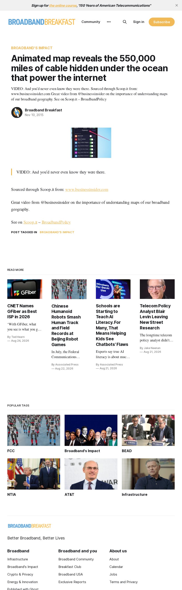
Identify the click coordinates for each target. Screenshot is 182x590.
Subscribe (161, 22)
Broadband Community (76, 559)
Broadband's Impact (32, 48)
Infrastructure (17, 559)
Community (90, 22)
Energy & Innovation (22, 582)
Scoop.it (30, 222)
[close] (176, 5)
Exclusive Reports (72, 582)
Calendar (116, 567)
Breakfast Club (69, 567)
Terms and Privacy (123, 582)
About (114, 559)
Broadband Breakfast (43, 110)
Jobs (113, 574)
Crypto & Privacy (20, 574)
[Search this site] (124, 21)
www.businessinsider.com (86, 189)
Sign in (138, 22)
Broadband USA (70, 574)
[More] (108, 21)
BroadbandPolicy (56, 222)
